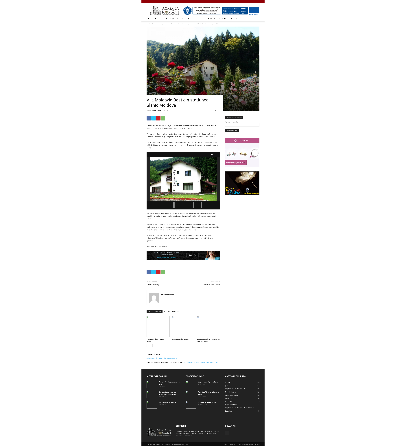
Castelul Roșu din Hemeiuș (180, 339)
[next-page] (151, 345)
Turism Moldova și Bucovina (160, 24)
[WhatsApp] (163, 118)
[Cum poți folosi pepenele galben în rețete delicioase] (152, 394)
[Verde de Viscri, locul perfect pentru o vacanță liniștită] (208, 326)
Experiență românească (174, 19)
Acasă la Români (156, 110)
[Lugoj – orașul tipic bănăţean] (191, 384)
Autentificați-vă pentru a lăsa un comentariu (162, 358)
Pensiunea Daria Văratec (211, 285)
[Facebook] (257, 1)
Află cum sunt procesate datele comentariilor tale (200, 362)
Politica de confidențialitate (218, 19)
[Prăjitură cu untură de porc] (191, 405)
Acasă (150, 19)
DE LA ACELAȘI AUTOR (171, 312)
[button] (256, 19)
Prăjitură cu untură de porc (207, 402)
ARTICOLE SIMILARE (154, 312)
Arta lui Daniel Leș (153, 285)
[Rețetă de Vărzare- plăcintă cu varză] (191, 394)
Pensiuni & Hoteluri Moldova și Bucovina (183, 24)
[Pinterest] (158, 118)
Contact (234, 19)
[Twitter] (153, 118)
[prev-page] (148, 345)
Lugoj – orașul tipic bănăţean (208, 382)
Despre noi (159, 19)
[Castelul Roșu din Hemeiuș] (183, 326)
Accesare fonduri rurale (196, 19)
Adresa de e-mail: (231, 122)
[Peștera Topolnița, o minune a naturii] (158, 326)
